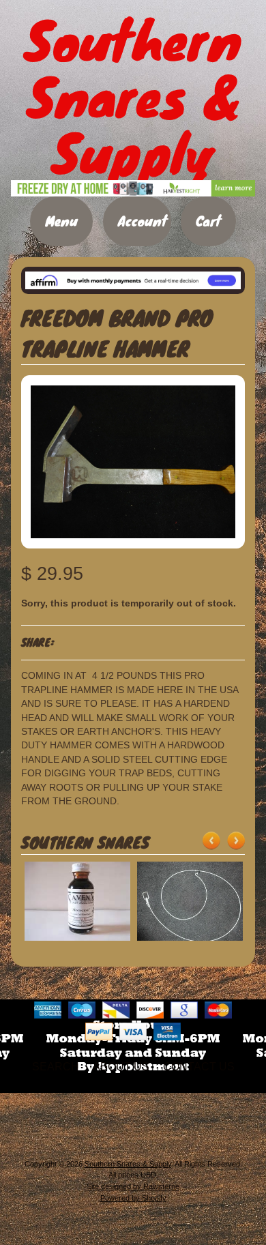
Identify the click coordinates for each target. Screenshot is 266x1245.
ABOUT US (121, 1066)
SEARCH (55, 1066)
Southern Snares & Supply (128, 1164)
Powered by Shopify (133, 1198)
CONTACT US (199, 1066)
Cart (208, 221)
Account (142, 221)
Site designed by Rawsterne (133, 1186)
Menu (61, 221)
